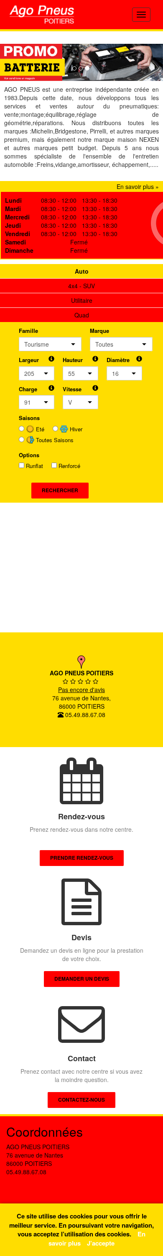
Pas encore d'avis (81, 689)
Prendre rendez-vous (81, 857)
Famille (28, 331)
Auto (82, 271)
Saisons (29, 418)
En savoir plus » (138, 186)
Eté (39, 429)
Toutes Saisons (54, 440)
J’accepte (101, 1243)
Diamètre (118, 360)
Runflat (34, 466)
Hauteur (73, 360)
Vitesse (72, 389)
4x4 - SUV (81, 286)
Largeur (29, 360)
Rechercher (60, 490)
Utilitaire (81, 300)
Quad (81, 315)
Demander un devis (81, 978)
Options (29, 455)
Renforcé (69, 466)
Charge (28, 389)
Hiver (75, 429)
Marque (99, 331)
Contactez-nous (81, 1099)
